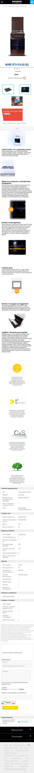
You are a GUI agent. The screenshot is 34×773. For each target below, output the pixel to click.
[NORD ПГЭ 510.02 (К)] (19, 89)
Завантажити (24, 721)
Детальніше (7, 113)
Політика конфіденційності (14, 769)
